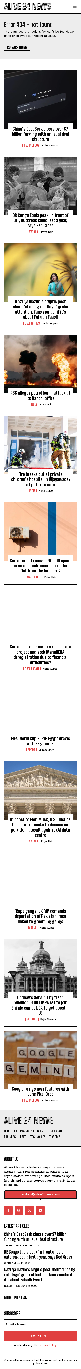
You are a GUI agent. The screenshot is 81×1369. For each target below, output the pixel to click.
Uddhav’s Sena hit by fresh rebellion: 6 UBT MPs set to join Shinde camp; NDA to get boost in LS (40, 1005)
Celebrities (32, 323)
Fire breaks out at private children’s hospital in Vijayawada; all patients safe (40, 479)
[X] (29, 1210)
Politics (32, 1019)
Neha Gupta (50, 323)
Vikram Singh (46, 749)
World (33, 231)
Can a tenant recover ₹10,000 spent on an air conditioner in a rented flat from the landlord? (40, 566)
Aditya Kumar (50, 145)
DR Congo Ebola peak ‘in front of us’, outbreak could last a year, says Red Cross (40, 220)
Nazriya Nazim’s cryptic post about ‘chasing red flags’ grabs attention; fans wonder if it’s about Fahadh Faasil (40, 309)
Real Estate (33, 577)
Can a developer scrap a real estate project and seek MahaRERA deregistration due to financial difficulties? (40, 654)
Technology (31, 145)
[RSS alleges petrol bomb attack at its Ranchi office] (40, 364)
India (33, 404)
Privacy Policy (47, 1345)
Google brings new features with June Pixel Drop (40, 1091)
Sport (31, 749)
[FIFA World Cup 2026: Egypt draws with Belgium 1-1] (40, 709)
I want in (38, 1335)
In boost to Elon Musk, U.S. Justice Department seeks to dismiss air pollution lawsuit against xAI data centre (40, 827)
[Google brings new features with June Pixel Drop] (40, 1060)
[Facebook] (8, 1210)
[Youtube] (40, 1210)
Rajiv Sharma (48, 1019)
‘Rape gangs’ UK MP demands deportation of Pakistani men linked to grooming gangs (40, 916)
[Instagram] (19, 1210)
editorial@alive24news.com (41, 1194)
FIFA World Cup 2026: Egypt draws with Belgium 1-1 (40, 741)
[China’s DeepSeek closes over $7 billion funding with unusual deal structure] (40, 99)
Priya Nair (47, 231)
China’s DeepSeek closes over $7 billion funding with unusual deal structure (40, 134)
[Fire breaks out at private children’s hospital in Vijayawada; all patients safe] (40, 445)
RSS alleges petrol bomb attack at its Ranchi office (40, 395)
